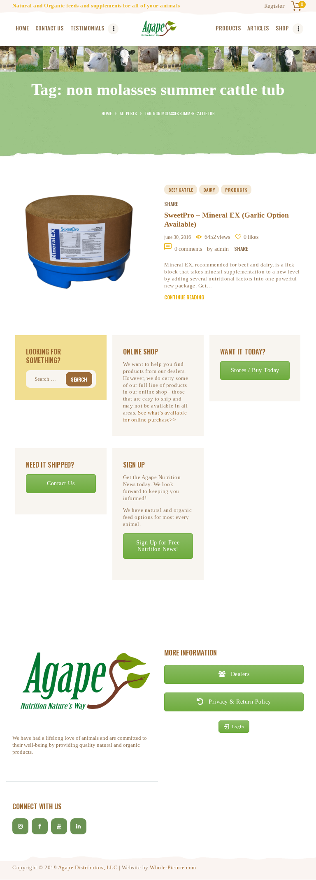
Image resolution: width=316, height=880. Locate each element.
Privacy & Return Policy (239, 702)
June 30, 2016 (177, 237)
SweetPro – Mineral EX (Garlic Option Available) (226, 219)
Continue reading (184, 297)
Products (236, 189)
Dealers (239, 674)
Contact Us (60, 483)
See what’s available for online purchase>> (155, 416)
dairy (209, 189)
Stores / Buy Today (255, 370)
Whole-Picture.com (173, 867)
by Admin (218, 249)
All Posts (128, 113)
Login (238, 726)
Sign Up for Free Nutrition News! (157, 546)
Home (107, 113)
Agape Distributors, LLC (88, 867)
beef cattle (180, 189)
